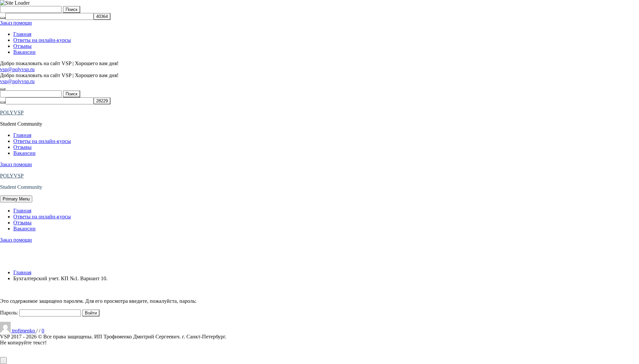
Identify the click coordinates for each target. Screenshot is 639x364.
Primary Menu (16, 198)
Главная (22, 34)
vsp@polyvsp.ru (17, 69)
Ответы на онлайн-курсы (42, 40)
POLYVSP (12, 112)
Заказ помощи (16, 23)
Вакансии (24, 52)
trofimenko (24, 330)
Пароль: (9, 312)
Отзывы (22, 46)
